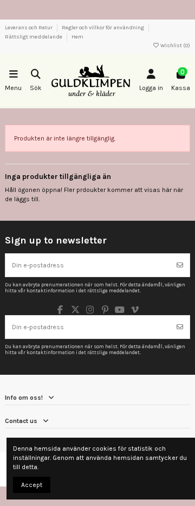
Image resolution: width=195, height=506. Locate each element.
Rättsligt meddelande (34, 37)
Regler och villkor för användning (103, 27)
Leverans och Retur (29, 27)
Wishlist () (174, 45)
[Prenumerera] (180, 265)
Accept (31, 485)
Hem (77, 37)
